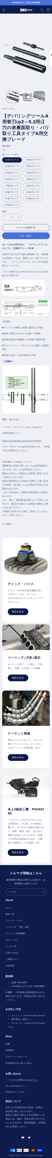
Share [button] (8, 524)
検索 (8, 1044)
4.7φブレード (12, 199)
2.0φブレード (12, 160)
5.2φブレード (12, 205)
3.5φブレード (12, 179)
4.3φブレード (12, 192)
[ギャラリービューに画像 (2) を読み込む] (26, 97)
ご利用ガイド (12, 959)
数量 (4, 211)
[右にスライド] (49, 98)
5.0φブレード (33, 199)
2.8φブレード (33, 166)
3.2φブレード (33, 173)
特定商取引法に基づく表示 (19, 1063)
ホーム (9, 908)
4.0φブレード (33, 186)
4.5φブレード (33, 192)
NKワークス (21, 1155)
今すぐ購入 (26, 236)
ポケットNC (11, 940)
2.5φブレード (12, 166)
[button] (3, 10)
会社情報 (10, 966)
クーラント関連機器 (15, 933)
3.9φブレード (12, 186)
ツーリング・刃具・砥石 (17, 927)
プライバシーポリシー (16, 1057)
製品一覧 (10, 914)
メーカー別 (11, 946)
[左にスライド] (3, 98)
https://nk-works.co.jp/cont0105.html (21, 441)
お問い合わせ (12, 953)
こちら (34, 1080)
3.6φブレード (33, 179)
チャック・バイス (14, 921)
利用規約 (10, 1050)
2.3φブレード (33, 160)
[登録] (43, 892)
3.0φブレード (12, 173)
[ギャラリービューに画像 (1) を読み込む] (13, 97)
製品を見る (18, 612)
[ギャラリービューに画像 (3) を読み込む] (39, 97)
